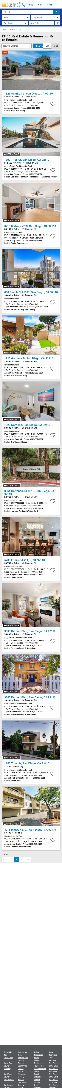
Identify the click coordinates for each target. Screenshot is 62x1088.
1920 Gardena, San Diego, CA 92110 (27, 425)
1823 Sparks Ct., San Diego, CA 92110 (28, 93)
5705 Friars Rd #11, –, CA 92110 (24, 560)
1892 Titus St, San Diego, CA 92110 (26, 159)
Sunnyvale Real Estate (53, 1072)
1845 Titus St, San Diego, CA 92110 (26, 763)
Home (4, 29)
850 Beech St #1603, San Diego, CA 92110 (31, 292)
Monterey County (7, 1069)
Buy (31, 4)
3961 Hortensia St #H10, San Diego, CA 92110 (29, 492)
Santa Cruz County (8, 1064)
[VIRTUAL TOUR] (31, 136)
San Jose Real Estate (53, 1061)
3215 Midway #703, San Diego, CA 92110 (30, 226)
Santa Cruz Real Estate (53, 1078)
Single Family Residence (38, 1060)
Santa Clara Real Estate (53, 1067)
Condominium (40, 1068)
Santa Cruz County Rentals (22, 1068)
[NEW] (31, 69)
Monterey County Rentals (22, 1077)
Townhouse (39, 1065)
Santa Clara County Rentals (23, 1060)
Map (56, 45)
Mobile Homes (37, 1080)
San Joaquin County (9, 1080)
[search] (56, 12)
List (47, 45)
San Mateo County (8, 1075)
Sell (40, 4)
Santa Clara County (8, 1059)
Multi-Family (37, 1072)
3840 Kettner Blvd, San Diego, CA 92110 (30, 697)
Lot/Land (37, 1076)
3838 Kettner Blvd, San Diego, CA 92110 (30, 631)
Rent (49, 4)
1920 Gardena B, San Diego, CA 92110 (28, 358)
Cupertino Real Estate (53, 1083)
